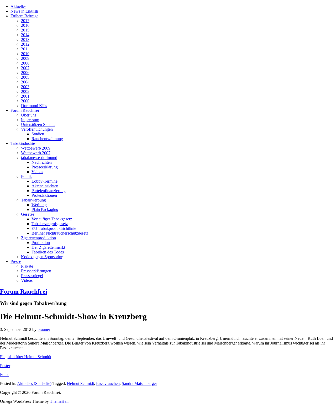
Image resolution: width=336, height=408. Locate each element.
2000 (25, 101)
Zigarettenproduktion (38, 238)
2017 (25, 20)
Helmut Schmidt (80, 383)
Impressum (30, 120)
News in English (24, 11)
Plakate (27, 266)
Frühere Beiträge (24, 16)
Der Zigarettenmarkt (48, 247)
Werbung (39, 205)
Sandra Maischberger (139, 383)
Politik (26, 176)
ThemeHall (59, 401)
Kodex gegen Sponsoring (42, 257)
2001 (25, 96)
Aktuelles (18, 6)
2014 (25, 35)
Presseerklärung (45, 167)
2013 (25, 39)
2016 (25, 25)
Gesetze (27, 214)
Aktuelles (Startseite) (34, 383)
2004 (25, 82)
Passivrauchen (108, 383)
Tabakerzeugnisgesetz (50, 223)
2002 (25, 91)
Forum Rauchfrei (24, 110)
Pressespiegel (32, 275)
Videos (37, 171)
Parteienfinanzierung (49, 190)
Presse (15, 261)
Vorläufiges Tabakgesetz (52, 219)
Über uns (28, 115)
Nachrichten (42, 162)
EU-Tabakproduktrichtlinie (54, 228)
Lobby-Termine (44, 181)
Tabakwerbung (33, 200)
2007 (25, 68)
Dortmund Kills (34, 105)
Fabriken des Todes (48, 252)
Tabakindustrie (22, 143)
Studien (38, 134)
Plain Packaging (45, 209)
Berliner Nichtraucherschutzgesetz (60, 233)
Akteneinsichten (45, 186)
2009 (25, 58)
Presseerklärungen (36, 271)
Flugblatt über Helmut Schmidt (25, 356)
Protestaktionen (44, 195)
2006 (25, 72)
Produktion (41, 242)
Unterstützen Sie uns (38, 124)
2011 (25, 49)
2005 (25, 77)
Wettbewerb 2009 (35, 148)
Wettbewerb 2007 (35, 153)
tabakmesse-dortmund (39, 157)
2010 (25, 53)
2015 (25, 30)
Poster (5, 365)
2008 (25, 63)
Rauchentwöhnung (47, 138)
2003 (25, 86)
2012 (25, 44)
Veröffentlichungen (37, 129)
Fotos (4, 374)
